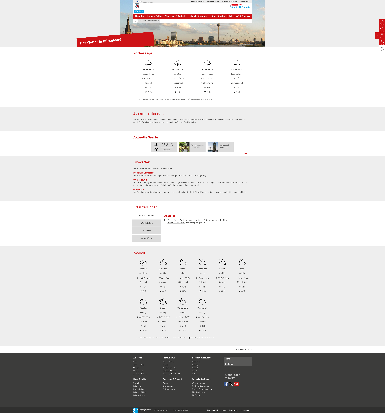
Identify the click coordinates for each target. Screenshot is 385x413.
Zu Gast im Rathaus (140, 374)
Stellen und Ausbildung (171, 371)
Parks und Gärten (169, 389)
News (135, 362)
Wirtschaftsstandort (199, 383)
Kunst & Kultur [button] (219, 16)
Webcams (136, 368)
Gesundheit (196, 362)
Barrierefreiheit (212, 410)
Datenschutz (233, 410)
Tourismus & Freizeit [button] (175, 16)
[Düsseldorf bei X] (231, 384)
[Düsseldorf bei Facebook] (226, 384)
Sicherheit (195, 374)
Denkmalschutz (138, 389)
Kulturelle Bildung (139, 392)
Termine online (138, 365)
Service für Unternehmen (201, 386)
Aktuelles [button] (139, 16)
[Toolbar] (377, 35)
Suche (227, 358)
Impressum (245, 410)
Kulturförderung (139, 395)
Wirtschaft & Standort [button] (239, 16)
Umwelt (195, 368)
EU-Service (196, 395)
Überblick (136, 383)
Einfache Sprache (229, 1)
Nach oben (241, 349)
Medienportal (138, 371)
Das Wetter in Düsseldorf (148, 21)
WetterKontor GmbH (176, 222)
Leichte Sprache (213, 1)
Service (165, 365)
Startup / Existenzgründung (202, 389)
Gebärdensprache (197, 1)
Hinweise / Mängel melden (172, 374)
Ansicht (246, 1)
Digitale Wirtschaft (198, 392)
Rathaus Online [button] (154, 16)
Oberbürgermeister (169, 368)
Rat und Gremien (169, 362)
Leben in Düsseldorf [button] (198, 16)
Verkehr (195, 371)
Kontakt (223, 410)
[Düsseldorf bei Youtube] (236, 384)
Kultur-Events (138, 386)
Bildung (195, 365)
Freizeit (165, 383)
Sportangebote (168, 386)
